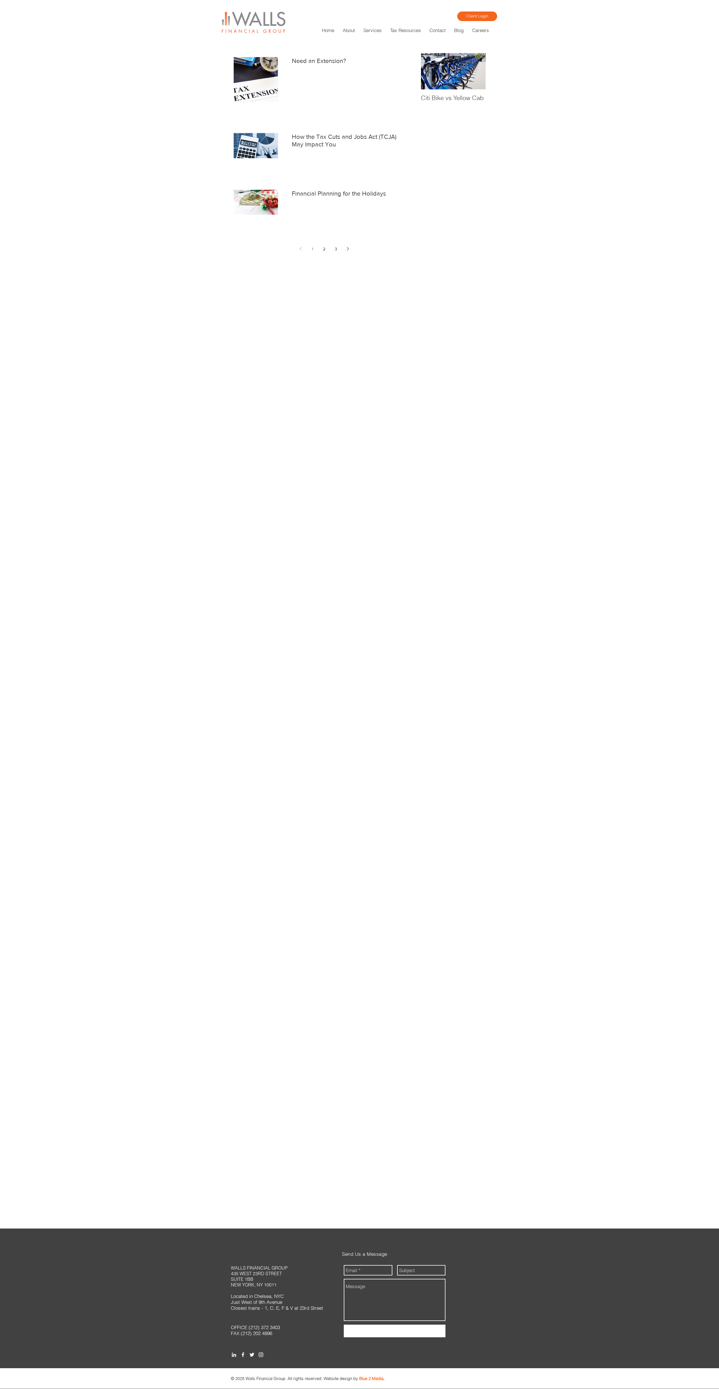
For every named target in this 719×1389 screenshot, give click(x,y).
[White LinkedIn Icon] (234, 1355)
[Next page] (348, 249)
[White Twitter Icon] (252, 1355)
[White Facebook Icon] (243, 1355)
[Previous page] (300, 249)
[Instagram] (261, 1355)
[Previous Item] (430, 71)
